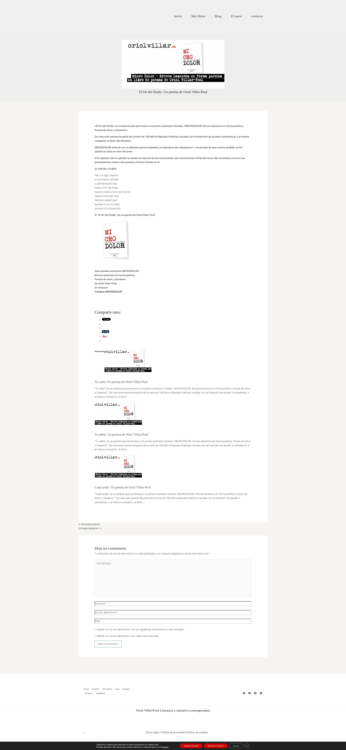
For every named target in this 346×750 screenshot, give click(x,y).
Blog (218, 16)
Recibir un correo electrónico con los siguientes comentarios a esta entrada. (140, 629)
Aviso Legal (152, 732)
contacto (257, 16)
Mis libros (198, 16)
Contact (126, 689)
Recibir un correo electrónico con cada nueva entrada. (128, 636)
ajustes (165, 747)
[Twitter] (244, 693)
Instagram (100, 693)
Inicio (178, 16)
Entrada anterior (89, 524)
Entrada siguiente (89, 528)
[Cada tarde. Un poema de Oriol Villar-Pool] (118, 467)
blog (117, 689)
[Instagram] (261, 693)
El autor (236, 16)
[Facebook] (255, 693)
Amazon (89, 693)
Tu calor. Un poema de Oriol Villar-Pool (121, 382)
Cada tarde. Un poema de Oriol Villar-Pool (123, 487)
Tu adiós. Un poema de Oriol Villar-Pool (121, 434)
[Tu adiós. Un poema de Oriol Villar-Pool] (118, 414)
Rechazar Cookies (216, 746)
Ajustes (236, 746)
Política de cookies (197, 732)
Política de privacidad (173, 732)
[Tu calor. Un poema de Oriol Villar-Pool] (128, 361)
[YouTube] (249, 693)
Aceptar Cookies (191, 746)
